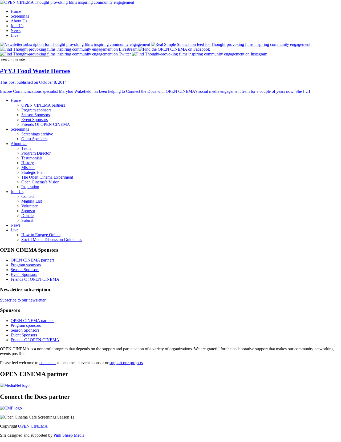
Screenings (20, 16)
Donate (27, 215)
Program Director (36, 153)
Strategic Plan (32, 172)
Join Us (17, 25)
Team (26, 148)
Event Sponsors (34, 119)
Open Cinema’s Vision (40, 182)
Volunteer (29, 206)
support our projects (126, 362)
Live (14, 35)
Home (16, 11)
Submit (27, 220)
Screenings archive (37, 134)
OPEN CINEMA (33, 426)
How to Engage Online (40, 234)
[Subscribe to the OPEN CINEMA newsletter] (75, 44)
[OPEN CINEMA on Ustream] (68, 49)
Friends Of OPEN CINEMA (45, 124)
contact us (47, 362)
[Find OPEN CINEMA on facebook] (174, 49)
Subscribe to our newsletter (23, 300)
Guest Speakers (34, 138)
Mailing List (31, 201)
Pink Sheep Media (69, 435)
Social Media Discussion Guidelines (51, 239)
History (27, 162)
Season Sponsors (35, 114)
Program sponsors (36, 110)
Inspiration (30, 186)
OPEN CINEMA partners (43, 105)
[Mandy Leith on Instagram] (199, 54)
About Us (19, 21)
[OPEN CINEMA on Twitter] (65, 54)
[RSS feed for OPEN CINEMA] (230, 44)
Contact (27, 196)
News (16, 30)
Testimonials (31, 158)
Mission (28, 167)
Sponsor (28, 210)
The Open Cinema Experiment (47, 177)
